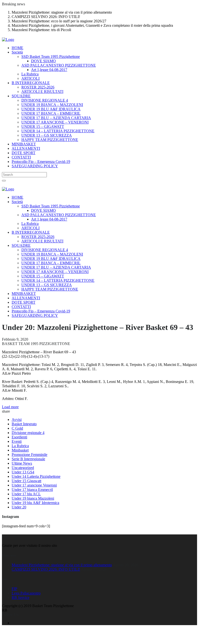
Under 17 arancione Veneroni (34, 485)
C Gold (17, 428)
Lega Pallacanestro (26, 593)
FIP (14, 589)
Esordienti (19, 437)
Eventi (17, 441)
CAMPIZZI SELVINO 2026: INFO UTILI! (46, 569)
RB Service (20, 597)
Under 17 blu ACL (26, 494)
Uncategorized (23, 468)
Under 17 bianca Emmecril (32, 489)
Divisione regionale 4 (28, 433)
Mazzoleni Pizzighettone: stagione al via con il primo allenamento (62, 565)
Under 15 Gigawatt (26, 481)
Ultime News (22, 463)
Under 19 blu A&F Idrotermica (35, 503)
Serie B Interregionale (28, 459)
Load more (10, 407)
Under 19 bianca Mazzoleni (33, 498)
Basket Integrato (24, 424)
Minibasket (20, 450)
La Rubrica (20, 446)
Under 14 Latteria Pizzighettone (36, 476)
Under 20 (19, 507)
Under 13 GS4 (23, 472)
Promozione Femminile (29, 454)
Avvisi (17, 419)
